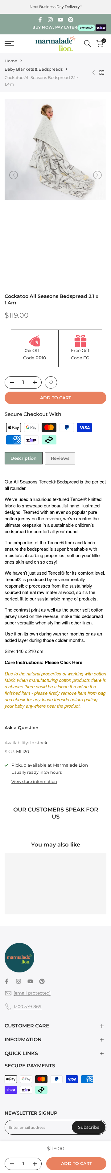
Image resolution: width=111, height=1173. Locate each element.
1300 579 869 (28, 1006)
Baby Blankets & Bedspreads (34, 69)
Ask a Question (22, 727)
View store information (34, 781)
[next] (97, 175)
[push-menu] (9, 43)
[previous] (13, 175)
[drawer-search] (87, 43)
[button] (51, 382)
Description (23, 458)
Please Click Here (64, 662)
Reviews (60, 458)
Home (11, 60)
